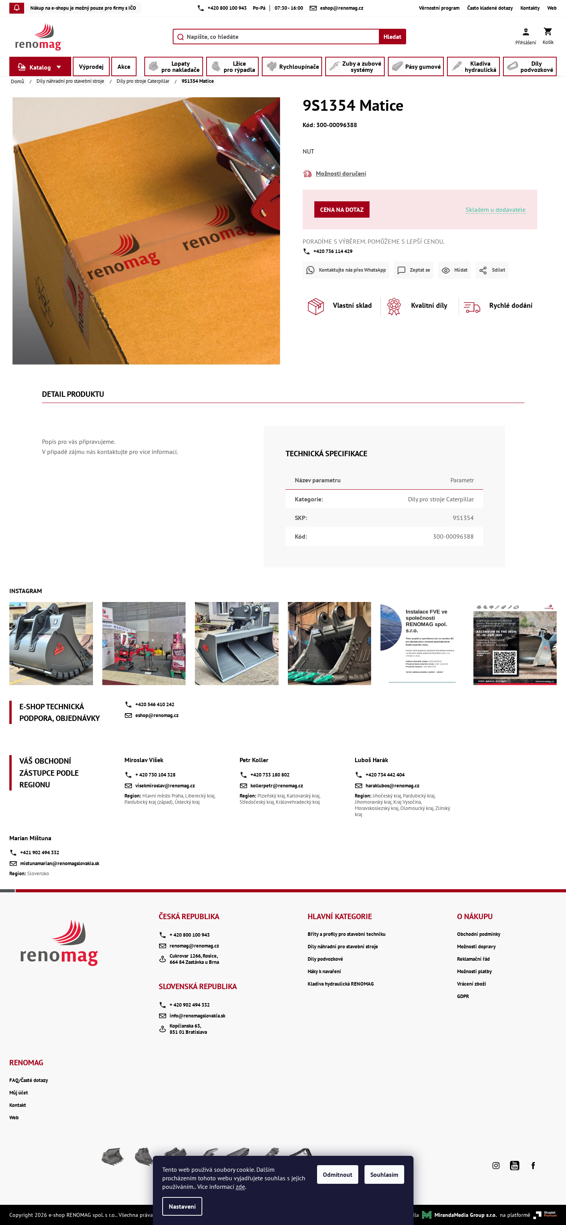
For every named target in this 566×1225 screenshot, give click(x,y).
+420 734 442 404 (385, 774)
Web (552, 8)
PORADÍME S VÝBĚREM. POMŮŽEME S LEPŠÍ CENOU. (373, 241)
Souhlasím (384, 1174)
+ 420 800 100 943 (190, 935)
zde (240, 1186)
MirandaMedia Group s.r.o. (466, 1214)
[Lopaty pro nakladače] (113, 1160)
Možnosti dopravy (476, 947)
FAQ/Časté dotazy (28, 1080)
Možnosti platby (474, 971)
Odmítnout (337, 1174)
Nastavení (182, 1206)
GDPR (463, 996)
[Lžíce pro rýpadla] (144, 1160)
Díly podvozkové (325, 959)
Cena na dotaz (342, 209)
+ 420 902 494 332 (190, 1005)
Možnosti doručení (341, 173)
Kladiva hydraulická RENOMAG (341, 984)
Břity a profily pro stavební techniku (347, 934)
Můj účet (18, 1093)
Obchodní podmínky (478, 934)
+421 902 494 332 (39, 852)
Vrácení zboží (471, 984)
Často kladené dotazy (490, 8)
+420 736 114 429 (333, 251)
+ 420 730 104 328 (155, 774)
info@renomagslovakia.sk (197, 1015)
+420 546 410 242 (154, 704)
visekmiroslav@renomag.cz (165, 785)
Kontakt (17, 1105)
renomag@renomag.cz (194, 945)
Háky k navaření (324, 971)
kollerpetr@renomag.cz (277, 785)
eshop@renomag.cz (157, 715)
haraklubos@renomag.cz (392, 785)
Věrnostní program (439, 8)
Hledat (392, 36)
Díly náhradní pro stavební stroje (343, 947)
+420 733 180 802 (270, 774)
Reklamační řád (473, 959)
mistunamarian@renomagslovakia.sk (59, 863)
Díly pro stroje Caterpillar (441, 499)
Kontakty (530, 8)
